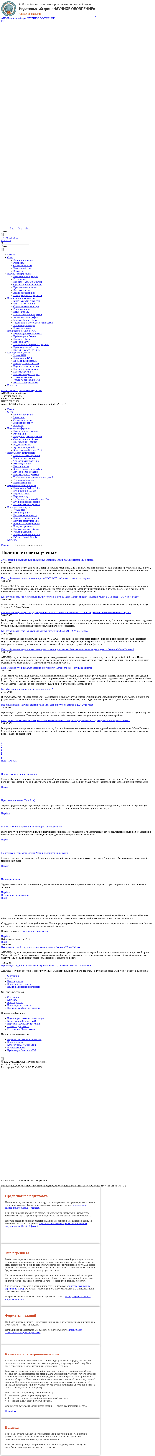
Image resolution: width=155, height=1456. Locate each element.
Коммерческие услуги (18, 352)
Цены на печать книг (24, 303)
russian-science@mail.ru (30, 390)
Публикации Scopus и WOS (21, 331)
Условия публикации (24, 325)
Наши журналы (21, 311)
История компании (23, 260)
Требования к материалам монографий (33, 322)
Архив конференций (24, 292)
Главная (11, 254)
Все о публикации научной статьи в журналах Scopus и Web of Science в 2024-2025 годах (47, 704)
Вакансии (18, 271)
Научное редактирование (26, 366)
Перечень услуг (21, 341)
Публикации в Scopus (24, 336)
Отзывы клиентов (22, 265)
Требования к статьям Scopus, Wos (31, 344)
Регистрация (19, 279)
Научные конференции (19, 273)
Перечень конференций (25, 276)
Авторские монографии (25, 317)
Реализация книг (22, 309)
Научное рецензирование (26, 369)
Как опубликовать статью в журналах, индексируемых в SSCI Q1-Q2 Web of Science (44, 631)
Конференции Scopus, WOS (27, 295)
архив (4, 897)
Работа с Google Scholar (25, 382)
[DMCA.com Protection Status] (77, 1169)
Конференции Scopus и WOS (22, 1021)
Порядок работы (21, 339)
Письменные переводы (25, 361)
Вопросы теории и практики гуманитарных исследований (31, 826)
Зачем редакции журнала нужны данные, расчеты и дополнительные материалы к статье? (47, 560)
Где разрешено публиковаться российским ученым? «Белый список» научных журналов (46, 668)
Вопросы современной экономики (19, 774)
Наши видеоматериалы (19, 984)
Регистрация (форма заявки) (21, 1029)
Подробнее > (11, 1411)
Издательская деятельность (21, 298)
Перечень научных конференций (24, 1023)
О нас (10, 257)
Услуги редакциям (22, 377)
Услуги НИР (19, 355)
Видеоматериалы (22, 290)
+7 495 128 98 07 (9, 237)
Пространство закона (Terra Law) (18, 800)
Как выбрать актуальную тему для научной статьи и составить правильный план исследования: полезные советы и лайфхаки (66, 612)
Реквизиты (19, 262)
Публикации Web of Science (27, 333)
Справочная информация (26, 306)
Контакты (6, 240)
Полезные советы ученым (26, 350)
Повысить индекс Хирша (26, 374)
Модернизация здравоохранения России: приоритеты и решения (34, 853)
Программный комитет (25, 287)
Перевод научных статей (26, 363)
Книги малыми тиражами (26, 301)
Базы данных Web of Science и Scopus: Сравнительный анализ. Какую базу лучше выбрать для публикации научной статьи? (65, 720)
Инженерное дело (10, 879)
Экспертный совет (23, 268)
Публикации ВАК (22, 358)
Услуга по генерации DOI (26, 380)
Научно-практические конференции (26, 1018)
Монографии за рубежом (26, 320)
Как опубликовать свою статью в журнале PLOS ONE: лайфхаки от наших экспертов (45, 578)
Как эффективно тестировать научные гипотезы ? (27, 689)
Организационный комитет (27, 284)
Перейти (5, 787)
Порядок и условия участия (27, 282)
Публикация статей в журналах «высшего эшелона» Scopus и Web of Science (40, 947)
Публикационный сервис (26, 347)
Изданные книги (22, 328)
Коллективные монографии (27, 314)
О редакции (13, 976)
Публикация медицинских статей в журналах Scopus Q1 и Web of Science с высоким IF (46, 965)
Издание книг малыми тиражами (24, 1039)
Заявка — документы (18, 1026)
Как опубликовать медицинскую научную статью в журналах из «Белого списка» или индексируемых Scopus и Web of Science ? (67, 649)
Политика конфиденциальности (23, 986)
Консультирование (23, 371)
